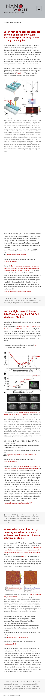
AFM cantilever (7, 683)
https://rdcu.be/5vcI (10, 644)
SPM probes (33, 688)
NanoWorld (23, 298)
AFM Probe (12, 516)
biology (6, 684)
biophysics (34, 518)
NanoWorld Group (15, 695)
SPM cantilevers (25, 688)
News (30, 298)
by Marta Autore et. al (21, 268)
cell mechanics (12, 520)
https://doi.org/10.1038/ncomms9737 (18, 637)
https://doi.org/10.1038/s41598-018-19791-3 (21, 455)
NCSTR (23, 557)
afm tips (21, 683)
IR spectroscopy (15, 302)
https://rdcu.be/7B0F (10, 261)
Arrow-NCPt (20, 73)
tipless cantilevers (15, 522)
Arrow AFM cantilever (21, 516)
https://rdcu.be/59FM (10, 462)
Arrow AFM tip (11, 300)
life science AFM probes (23, 520)
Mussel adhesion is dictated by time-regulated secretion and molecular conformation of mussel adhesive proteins (22, 534)
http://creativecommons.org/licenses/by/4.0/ (18, 291)
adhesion (37, 681)
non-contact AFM (18, 686)
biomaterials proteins (26, 684)
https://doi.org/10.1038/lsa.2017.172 (18, 254)
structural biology (11, 690)
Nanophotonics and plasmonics (12, 304)
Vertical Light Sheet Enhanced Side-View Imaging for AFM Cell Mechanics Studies (21, 314)
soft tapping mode (15, 688)
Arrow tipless (31, 516)
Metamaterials (24, 302)
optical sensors (25, 304)
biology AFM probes (25, 518)
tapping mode (21, 690)
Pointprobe (27, 686)
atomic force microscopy (29, 300)
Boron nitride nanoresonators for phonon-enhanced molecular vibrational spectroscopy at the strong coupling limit (22, 36)
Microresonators (33, 302)
